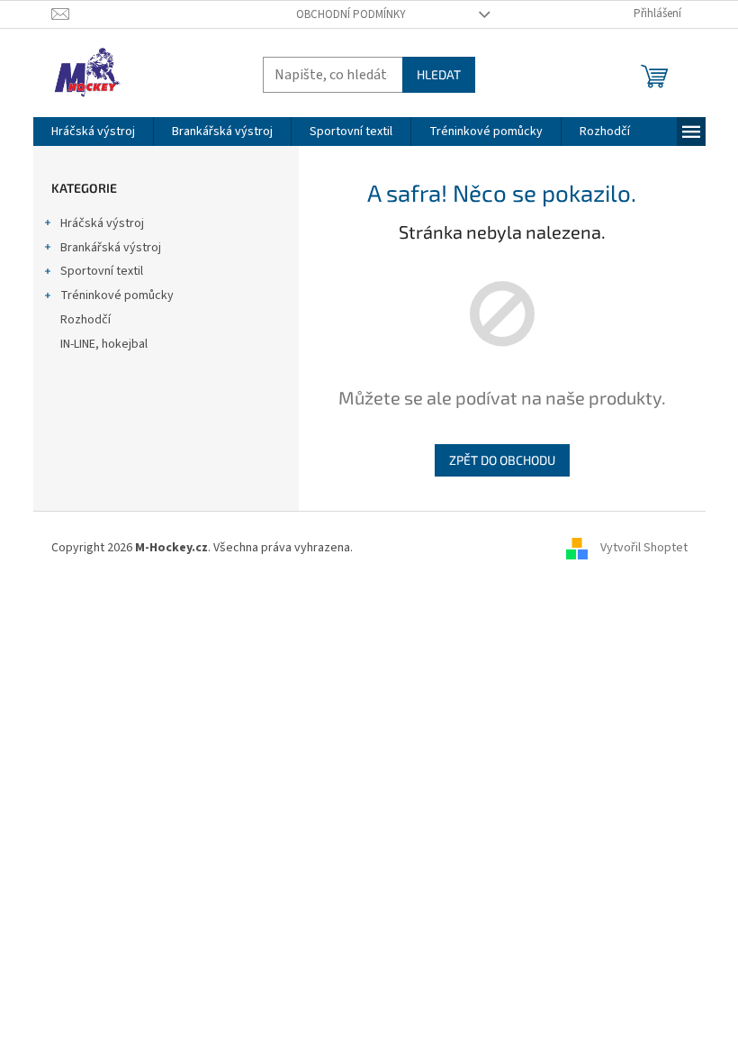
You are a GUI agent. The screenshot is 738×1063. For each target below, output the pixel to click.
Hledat (439, 74)
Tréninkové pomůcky (117, 295)
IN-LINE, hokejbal (104, 344)
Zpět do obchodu (502, 460)
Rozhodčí (85, 320)
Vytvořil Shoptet (644, 548)
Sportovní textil (101, 271)
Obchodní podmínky (351, 14)
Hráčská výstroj (102, 223)
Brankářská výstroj (110, 248)
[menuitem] (93, 131)
